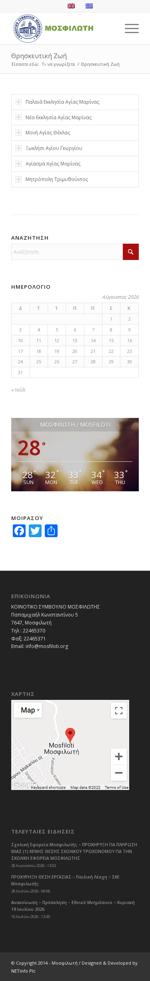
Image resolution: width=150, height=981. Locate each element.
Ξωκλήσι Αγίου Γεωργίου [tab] (54, 148)
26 (56, 361)
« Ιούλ (18, 389)
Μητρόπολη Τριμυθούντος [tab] (57, 179)
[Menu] (128, 28)
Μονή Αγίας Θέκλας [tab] (48, 132)
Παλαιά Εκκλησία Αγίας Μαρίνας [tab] (62, 101)
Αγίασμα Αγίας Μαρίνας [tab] (53, 163)
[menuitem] (128, 28)
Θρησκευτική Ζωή (39, 55)
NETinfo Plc (23, 971)
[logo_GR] (62, 28)
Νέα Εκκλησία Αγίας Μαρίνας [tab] (59, 117)
